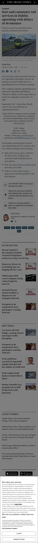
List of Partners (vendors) (9, 528)
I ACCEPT (19, 533)
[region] (19, 509)
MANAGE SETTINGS (19, 539)
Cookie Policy (18, 504)
